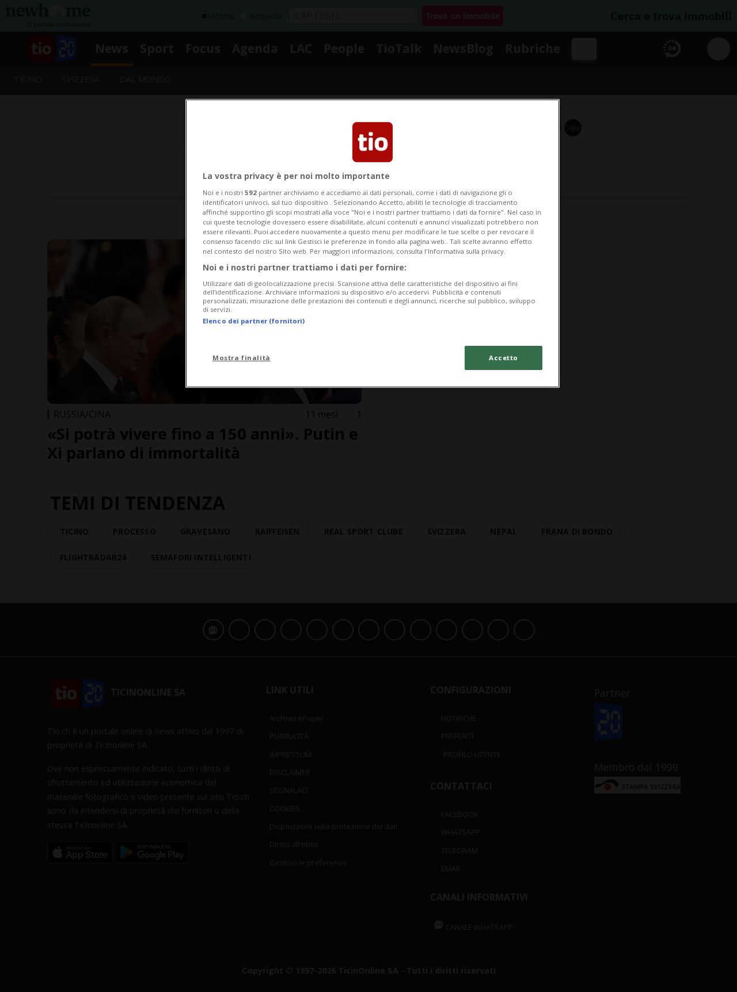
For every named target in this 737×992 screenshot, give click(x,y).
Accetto (503, 357)
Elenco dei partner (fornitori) (254, 320)
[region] (372, 243)
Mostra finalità (241, 357)
